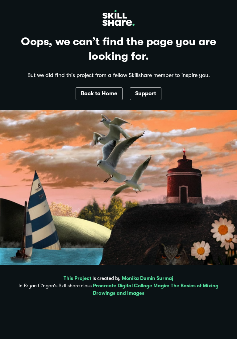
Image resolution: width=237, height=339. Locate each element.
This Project (77, 278)
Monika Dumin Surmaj (147, 278)
